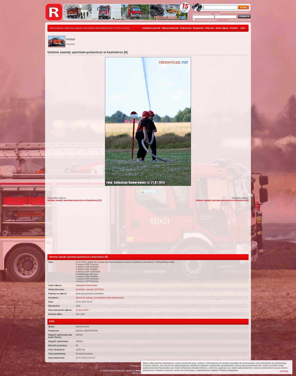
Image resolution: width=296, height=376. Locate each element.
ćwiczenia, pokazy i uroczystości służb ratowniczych (89, 28)
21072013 (99, 289)
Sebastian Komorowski (86, 285)
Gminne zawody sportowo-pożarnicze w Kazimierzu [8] (222, 200)
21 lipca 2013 (82, 310)
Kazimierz (80, 289)
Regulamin (198, 28)
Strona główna (56, 28)
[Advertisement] (148, 228)
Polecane (209, 28)
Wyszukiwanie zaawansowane (234, 12)
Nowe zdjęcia (222, 28)
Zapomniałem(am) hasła (239, 20)
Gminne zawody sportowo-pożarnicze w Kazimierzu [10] (74, 200)
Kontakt (234, 28)
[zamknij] (284, 371)
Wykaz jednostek (170, 28)
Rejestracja (186, 28)
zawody (89, 289)
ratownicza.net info (151, 28)
